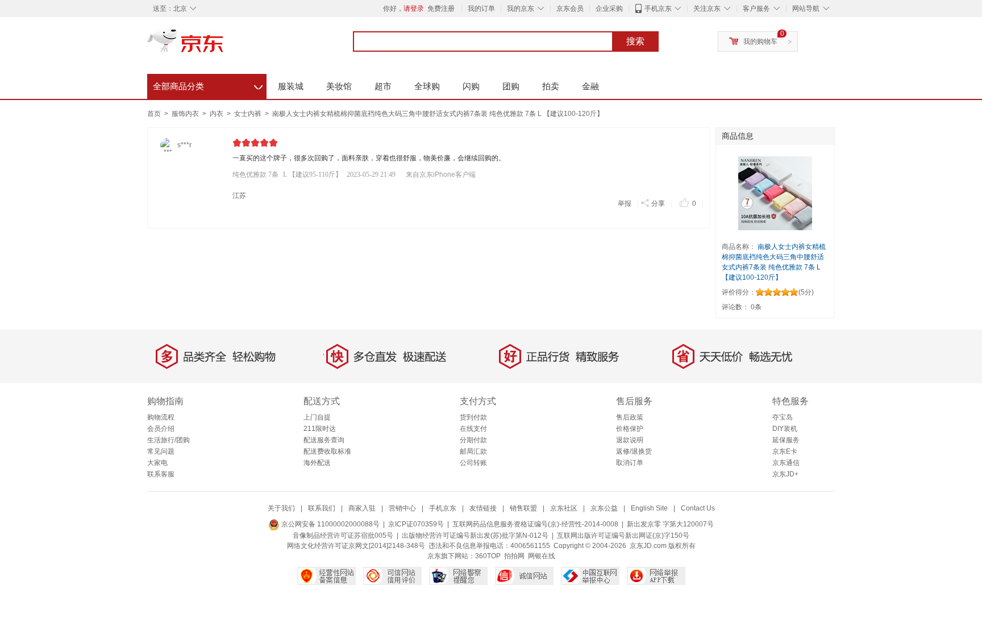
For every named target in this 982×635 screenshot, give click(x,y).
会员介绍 (160, 429)
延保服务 (786, 440)
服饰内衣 (186, 114)
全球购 (427, 86)
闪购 (471, 86)
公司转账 (473, 463)
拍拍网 (514, 556)
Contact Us (698, 508)
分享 (658, 203)
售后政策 (629, 417)
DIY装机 (784, 429)
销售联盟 (523, 508)
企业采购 (609, 9)
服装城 (290, 86)
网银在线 (541, 556)
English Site (649, 508)
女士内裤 (248, 114)
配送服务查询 (323, 440)
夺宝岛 (782, 417)
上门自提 (317, 417)
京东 (224, 45)
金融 (590, 86)
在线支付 (473, 429)
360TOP (488, 556)
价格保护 (629, 429)
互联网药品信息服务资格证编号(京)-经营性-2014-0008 (535, 524)
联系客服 (160, 474)
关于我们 (281, 508)
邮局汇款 (473, 451)
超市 (383, 86)
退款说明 (629, 440)
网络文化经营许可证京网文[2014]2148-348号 (356, 546)
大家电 (157, 463)
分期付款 (473, 440)
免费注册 (441, 9)
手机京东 (658, 9)
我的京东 (520, 9)
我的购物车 (760, 41)
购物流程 (160, 417)
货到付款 (473, 417)
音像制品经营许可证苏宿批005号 (343, 535)
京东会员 (570, 9)
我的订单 (481, 9)
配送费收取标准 (327, 451)
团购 (510, 86)
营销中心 (402, 508)
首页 (154, 114)
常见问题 (160, 451)
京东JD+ (785, 474)
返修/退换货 (634, 451)
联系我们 (321, 508)
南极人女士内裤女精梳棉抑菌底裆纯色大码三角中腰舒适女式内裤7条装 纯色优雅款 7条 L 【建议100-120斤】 (438, 114)
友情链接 (483, 508)
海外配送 (317, 463)
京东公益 (604, 508)
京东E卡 (784, 451)
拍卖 (550, 86)
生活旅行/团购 (168, 440)
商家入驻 (362, 508)
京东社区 (563, 508)
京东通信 (786, 463)
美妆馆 (339, 86)
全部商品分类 (208, 84)
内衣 (217, 114)
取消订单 (629, 463)
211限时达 (319, 429)
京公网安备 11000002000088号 (330, 524)
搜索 (635, 41)
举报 (624, 203)
